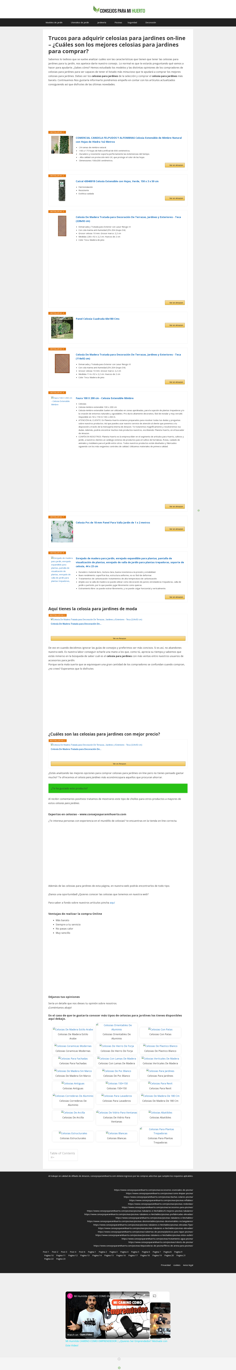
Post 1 (46, 1251)
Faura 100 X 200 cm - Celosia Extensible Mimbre (105, 398)
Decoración (150, 22)
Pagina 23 (61, 1258)
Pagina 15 (109, 1255)
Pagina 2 (103, 1251)
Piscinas (118, 22)
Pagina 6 (146, 1251)
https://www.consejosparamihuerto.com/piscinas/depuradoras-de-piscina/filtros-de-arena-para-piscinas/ (143, 1245)
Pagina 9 (178, 1251)
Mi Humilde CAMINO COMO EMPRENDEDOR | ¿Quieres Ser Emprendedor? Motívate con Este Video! (107, 1296)
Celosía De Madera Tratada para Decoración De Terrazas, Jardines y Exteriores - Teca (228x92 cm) (128, 219)
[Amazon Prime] (181, 593)
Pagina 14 (97, 1255)
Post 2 (55, 1251)
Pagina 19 (157, 1255)
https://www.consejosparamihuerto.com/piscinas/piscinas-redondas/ (160, 1203)
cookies (176, 1265)
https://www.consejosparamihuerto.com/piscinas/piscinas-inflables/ (161, 1200)
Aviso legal (188, 1265)
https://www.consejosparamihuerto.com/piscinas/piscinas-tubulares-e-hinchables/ (154, 1217)
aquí (112, 902)
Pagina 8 (167, 1251)
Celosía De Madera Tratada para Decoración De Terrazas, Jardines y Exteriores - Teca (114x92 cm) (128, 356)
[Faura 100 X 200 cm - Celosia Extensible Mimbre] (62, 401)
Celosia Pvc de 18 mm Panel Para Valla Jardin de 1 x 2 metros (113, 522)
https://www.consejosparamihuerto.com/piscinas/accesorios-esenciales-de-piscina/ (153, 1189)
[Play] (160, 1319)
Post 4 (73, 1251)
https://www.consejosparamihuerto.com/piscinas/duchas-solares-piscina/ (158, 1196)
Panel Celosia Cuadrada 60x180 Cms (97, 318)
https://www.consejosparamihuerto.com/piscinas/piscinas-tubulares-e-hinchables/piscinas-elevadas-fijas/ (143, 1224)
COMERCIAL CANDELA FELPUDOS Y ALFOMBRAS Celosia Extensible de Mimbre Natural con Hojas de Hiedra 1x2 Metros (129, 139)
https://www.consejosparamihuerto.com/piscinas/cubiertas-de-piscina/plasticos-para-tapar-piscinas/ (145, 1231)
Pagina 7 (157, 1251)
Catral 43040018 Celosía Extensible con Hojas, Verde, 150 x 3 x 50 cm (117, 181)
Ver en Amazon (176, 165)
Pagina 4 (124, 1251)
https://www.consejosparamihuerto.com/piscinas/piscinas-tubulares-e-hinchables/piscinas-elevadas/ (145, 1228)
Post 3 (64, 1251)
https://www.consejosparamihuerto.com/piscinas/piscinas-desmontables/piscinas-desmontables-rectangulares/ (140, 1221)
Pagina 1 (92, 1251)
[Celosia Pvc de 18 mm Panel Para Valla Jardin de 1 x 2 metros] (62, 531)
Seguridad (132, 22)
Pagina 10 (49, 1255)
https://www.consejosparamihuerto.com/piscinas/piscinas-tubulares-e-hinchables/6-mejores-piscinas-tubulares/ (140, 1210)
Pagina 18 (145, 1255)
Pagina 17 (133, 1255)
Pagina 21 (181, 1255)
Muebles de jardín (54, 22)
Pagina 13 (85, 1255)
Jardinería (101, 22)
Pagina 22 (49, 1258)
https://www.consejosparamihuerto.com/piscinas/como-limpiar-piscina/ (159, 1193)
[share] (144, 1294)
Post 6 (82, 1251)
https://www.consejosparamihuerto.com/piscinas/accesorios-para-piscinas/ (157, 1207)
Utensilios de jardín (80, 22)
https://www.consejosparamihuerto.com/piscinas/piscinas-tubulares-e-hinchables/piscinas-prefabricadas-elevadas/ (138, 1214)
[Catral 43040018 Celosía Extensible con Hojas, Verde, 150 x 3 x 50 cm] (62, 190)
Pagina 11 (61, 1255)
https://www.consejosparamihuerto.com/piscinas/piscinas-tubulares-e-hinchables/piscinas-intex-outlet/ (144, 1235)
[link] (70, 1296)
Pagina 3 (114, 1251)
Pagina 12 (73, 1255)
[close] (119, 1359)
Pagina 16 (121, 1255)
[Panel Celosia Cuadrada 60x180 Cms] (62, 328)
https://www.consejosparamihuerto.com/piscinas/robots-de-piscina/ (161, 1242)
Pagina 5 (135, 1251)
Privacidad (166, 1265)
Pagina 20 (169, 1255)
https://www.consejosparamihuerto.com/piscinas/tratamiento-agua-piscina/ (157, 1238)
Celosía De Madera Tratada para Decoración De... (76, 624)
